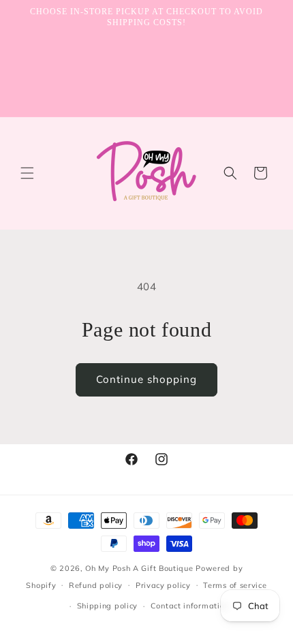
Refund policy (96, 585)
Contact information (190, 605)
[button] (27, 173)
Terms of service (234, 585)
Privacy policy (163, 585)
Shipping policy (107, 605)
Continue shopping (146, 379)
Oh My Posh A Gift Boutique (139, 568)
